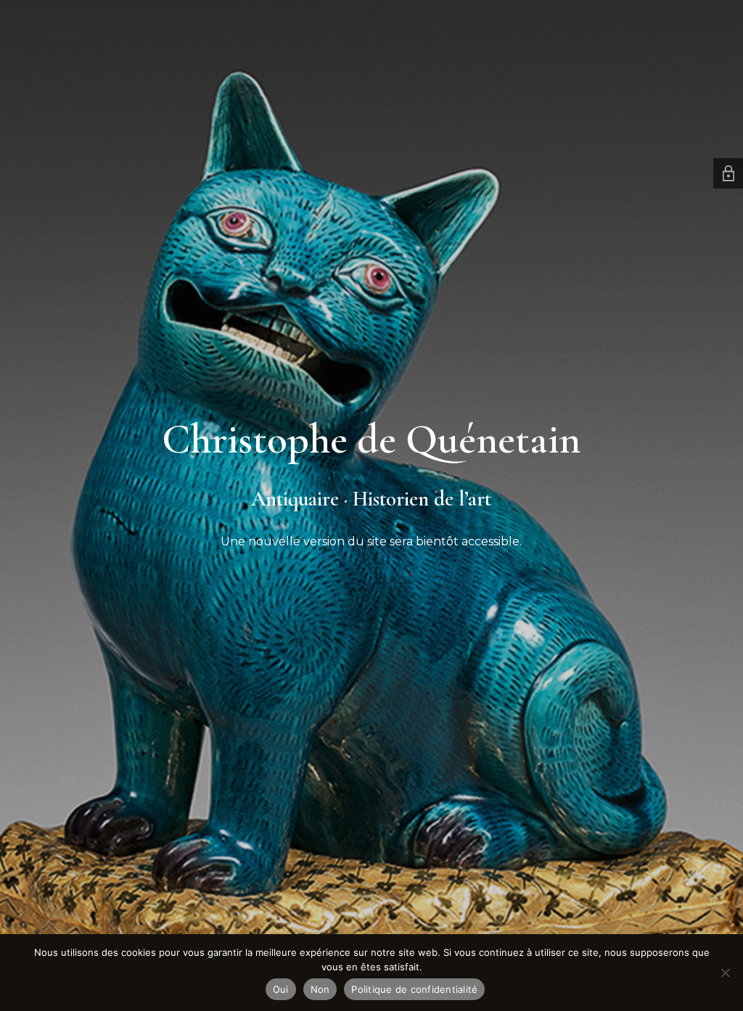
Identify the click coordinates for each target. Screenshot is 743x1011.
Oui (281, 989)
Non (320, 989)
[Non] (725, 972)
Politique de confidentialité (414, 989)
